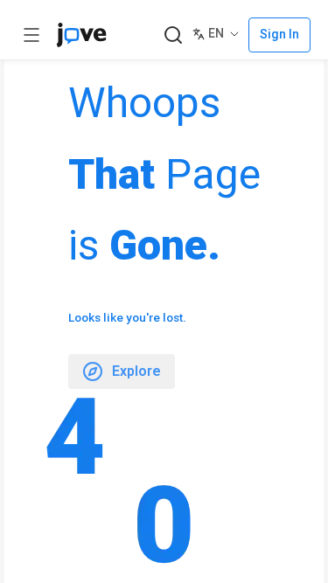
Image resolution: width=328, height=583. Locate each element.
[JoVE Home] (81, 35)
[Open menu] (31, 35)
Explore (136, 371)
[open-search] (172, 35)
